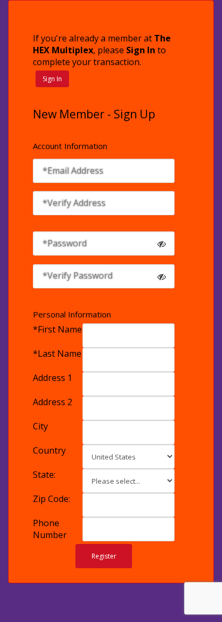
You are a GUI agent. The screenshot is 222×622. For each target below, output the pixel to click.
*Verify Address (74, 203)
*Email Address (73, 170)
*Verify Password (78, 275)
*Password (65, 243)
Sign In (52, 78)
